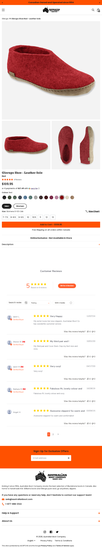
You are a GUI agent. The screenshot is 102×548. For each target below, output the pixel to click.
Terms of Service (62, 546)
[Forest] (9, 197)
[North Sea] (30, 197)
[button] (51, 188)
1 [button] (48, 434)
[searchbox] (15, 303)
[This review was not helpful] (92, 331)
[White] (67, 197)
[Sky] (25, 197)
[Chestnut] (40, 197)
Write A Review (67, 285)
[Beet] (46, 197)
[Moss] (14, 197)
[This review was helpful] (88, 331)
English (30, 540)
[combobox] (40, 303)
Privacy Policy (46, 546)
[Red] (61, 197)
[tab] (7, 206)
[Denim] (20, 197)
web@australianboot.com (18, 499)
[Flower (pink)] (56, 197)
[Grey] (35, 197)
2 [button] (53, 434)
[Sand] (72, 197)
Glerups (5, 18)
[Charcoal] (4, 197)
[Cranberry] (51, 197)
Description (7, 244)
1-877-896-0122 (13, 504)
